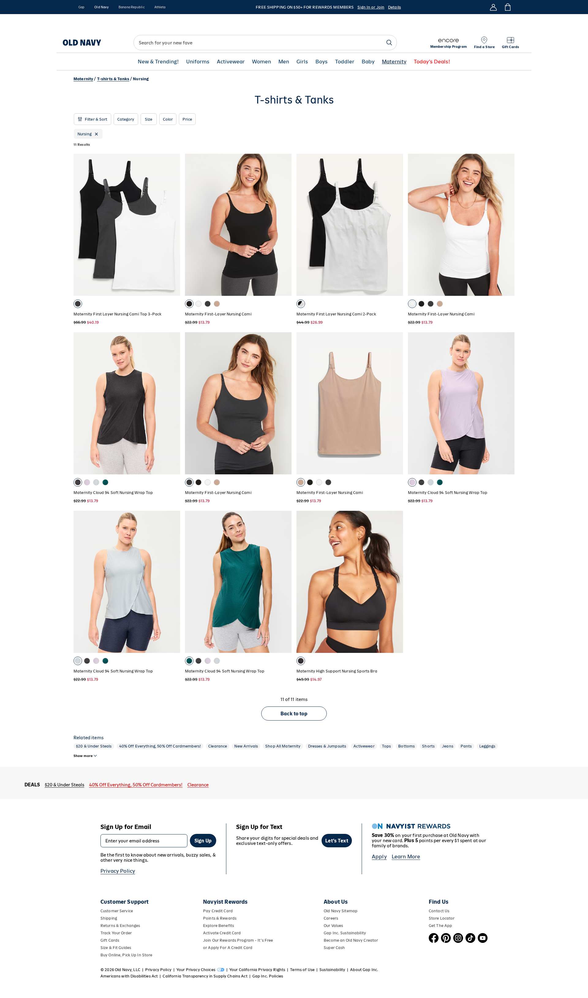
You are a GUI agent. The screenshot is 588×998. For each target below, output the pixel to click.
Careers (331, 918)
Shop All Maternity (283, 746)
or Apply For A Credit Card (227, 947)
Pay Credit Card (218, 911)
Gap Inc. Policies (267, 976)
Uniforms (197, 62)
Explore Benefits (218, 925)
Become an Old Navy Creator (351, 940)
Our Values (333, 925)
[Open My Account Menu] (493, 7)
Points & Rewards (219, 918)
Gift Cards (109, 940)
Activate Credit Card (222, 933)
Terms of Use (302, 969)
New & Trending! (158, 62)
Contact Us (439, 911)
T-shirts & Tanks (113, 79)
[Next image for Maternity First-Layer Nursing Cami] (284, 225)
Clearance (217, 746)
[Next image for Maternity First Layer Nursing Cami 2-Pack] (396, 225)
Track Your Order (116, 933)
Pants (466, 746)
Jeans (447, 746)
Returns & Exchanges (120, 925)
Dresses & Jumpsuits (327, 746)
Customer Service (116, 911)
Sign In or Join (370, 7)
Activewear (231, 62)
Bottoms (406, 746)
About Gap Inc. (364, 969)
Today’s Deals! (432, 62)
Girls (302, 62)
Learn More (406, 856)
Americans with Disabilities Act (129, 976)
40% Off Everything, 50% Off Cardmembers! (160, 746)
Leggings (487, 746)
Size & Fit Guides (115, 947)
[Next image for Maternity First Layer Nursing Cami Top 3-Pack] (173, 225)
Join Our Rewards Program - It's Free (238, 940)
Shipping (108, 918)
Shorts (428, 746)
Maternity (394, 62)
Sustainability (332, 969)
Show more (83, 756)
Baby (368, 62)
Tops (386, 746)
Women (261, 62)
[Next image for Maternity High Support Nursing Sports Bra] (396, 582)
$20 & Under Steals (94, 746)
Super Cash (334, 947)
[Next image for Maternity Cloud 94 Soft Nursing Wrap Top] (173, 403)
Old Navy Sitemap (340, 911)
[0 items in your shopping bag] (507, 7)
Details (394, 7)
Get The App (440, 925)
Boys (321, 62)
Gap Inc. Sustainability (345, 933)
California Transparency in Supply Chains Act (205, 976)
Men (283, 62)
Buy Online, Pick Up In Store (126, 955)
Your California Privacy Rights (257, 969)
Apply (379, 856)
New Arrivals (246, 746)
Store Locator (442, 918)
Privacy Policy (117, 871)
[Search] (389, 42)
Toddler (344, 62)
